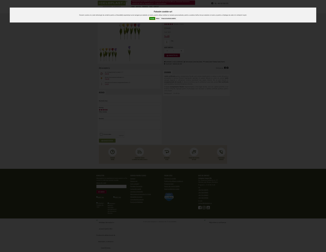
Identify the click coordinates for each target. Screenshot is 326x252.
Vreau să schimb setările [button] (168, 18)
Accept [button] (152, 18)
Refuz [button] (157, 18)
